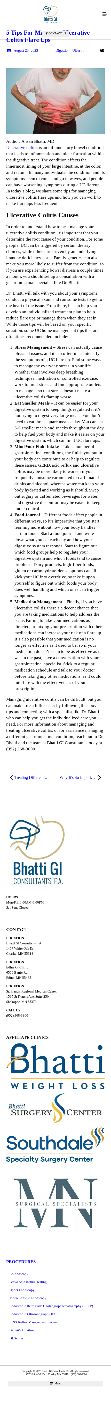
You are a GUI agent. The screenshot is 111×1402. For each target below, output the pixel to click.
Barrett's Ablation (22, 1330)
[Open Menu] (105, 14)
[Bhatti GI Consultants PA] (50, 14)
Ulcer (76, 51)
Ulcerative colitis (22, 147)
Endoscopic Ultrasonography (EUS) (34, 1314)
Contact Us (57, 33)
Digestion (62, 51)
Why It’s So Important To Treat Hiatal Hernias (82, 777)
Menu (57, 1383)
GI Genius (16, 1338)
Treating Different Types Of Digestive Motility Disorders (34, 777)
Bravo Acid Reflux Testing (28, 1282)
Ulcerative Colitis (96, 51)
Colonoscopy (19, 1274)
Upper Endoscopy (22, 1290)
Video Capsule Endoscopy (28, 1298)
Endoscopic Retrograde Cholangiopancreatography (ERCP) (51, 1306)
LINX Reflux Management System (34, 1322)
